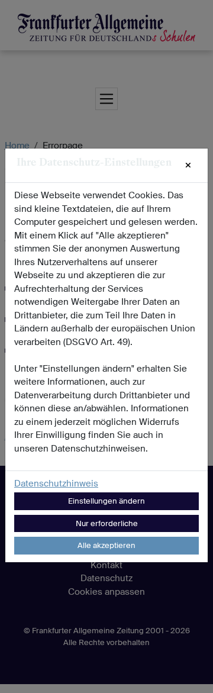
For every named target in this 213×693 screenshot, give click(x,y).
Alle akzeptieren (106, 545)
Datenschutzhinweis (56, 483)
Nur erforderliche (107, 523)
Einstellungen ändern (106, 501)
